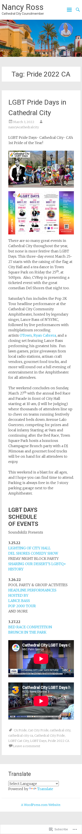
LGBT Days (38, 741)
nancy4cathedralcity (23, 127)
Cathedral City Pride (49, 736)
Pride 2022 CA (58, 741)
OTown (26, 335)
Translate (45, 789)
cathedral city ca (20, 736)
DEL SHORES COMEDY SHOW (33, 553)
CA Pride (20, 730)
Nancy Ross (23, 7)
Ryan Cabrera (44, 335)
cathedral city (60, 730)
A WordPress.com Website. (41, 805)
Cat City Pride (38, 730)
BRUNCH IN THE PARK (27, 632)
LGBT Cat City (18, 741)
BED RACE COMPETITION (30, 627)
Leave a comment (26, 746)
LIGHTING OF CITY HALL (29, 548)
